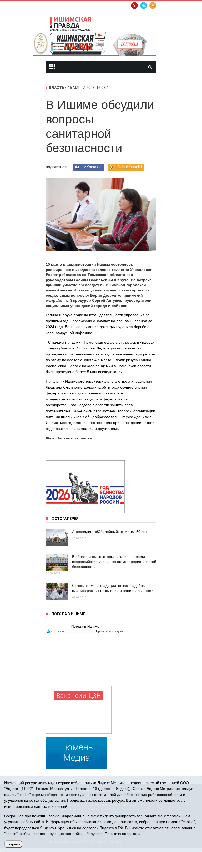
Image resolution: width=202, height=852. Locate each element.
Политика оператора (122, 833)
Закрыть (13, 844)
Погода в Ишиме (85, 626)
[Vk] (143, 6)
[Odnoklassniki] (134, 6)
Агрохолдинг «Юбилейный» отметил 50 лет (109, 531)
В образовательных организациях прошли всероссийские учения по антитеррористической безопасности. (114, 561)
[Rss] (152, 6)
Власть (56, 88)
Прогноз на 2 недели (109, 631)
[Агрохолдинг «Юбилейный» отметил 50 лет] (57, 537)
